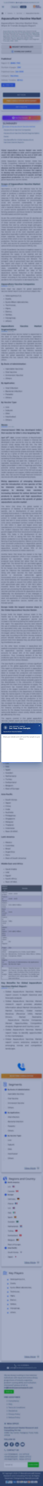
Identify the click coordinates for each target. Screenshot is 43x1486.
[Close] (39, 702)
